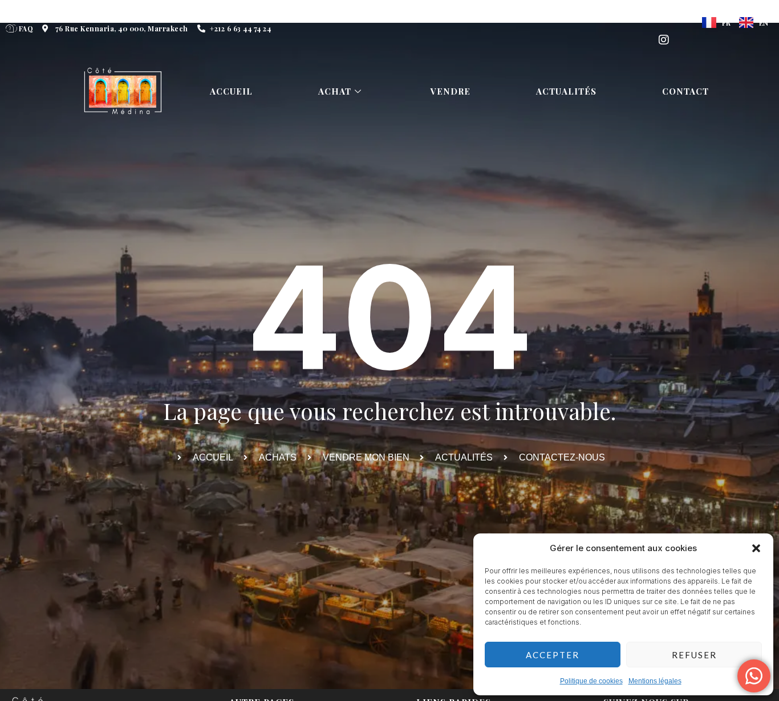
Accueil (231, 91)
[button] (756, 548)
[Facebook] (663, 17)
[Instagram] (663, 39)
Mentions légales (654, 681)
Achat (334, 91)
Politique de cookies (591, 681)
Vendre (450, 91)
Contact (685, 91)
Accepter (552, 655)
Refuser (694, 655)
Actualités (566, 91)
